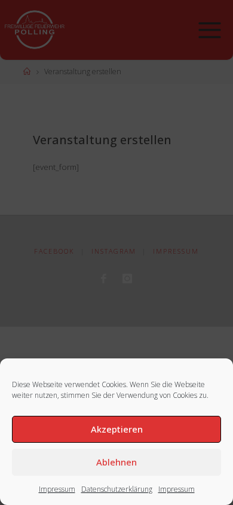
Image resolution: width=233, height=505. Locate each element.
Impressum (57, 489)
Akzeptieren (117, 429)
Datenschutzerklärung (116, 489)
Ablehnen (116, 462)
